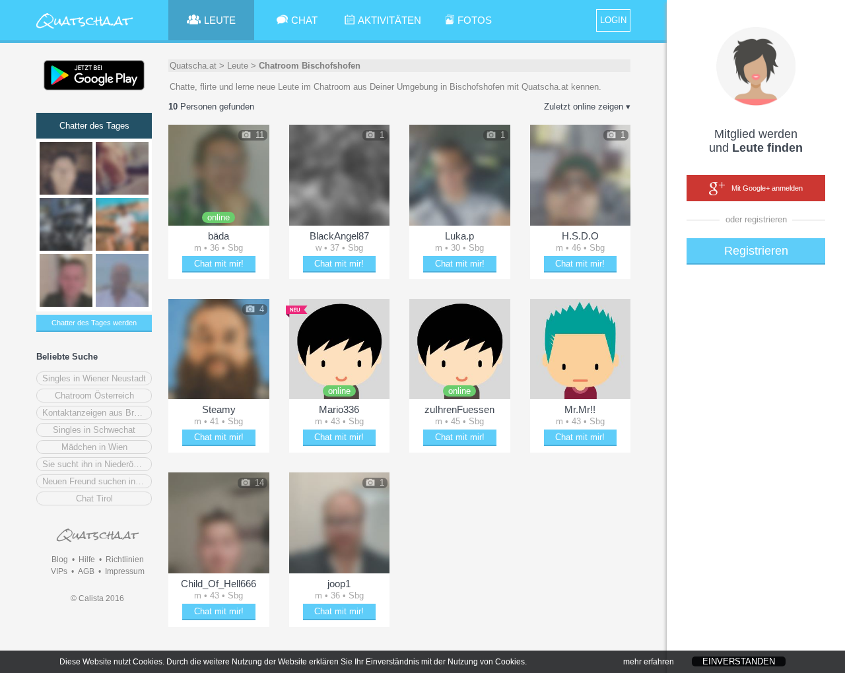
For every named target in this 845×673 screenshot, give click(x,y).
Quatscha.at (193, 66)
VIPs (59, 571)
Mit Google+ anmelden (767, 188)
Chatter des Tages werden (94, 323)
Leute (237, 66)
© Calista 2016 (97, 598)
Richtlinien (125, 559)
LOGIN (613, 20)
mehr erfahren (648, 661)
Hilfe (87, 559)
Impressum (125, 571)
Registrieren (756, 250)
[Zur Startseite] (84, 29)
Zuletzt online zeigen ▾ (587, 107)
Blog (59, 559)
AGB (86, 571)
